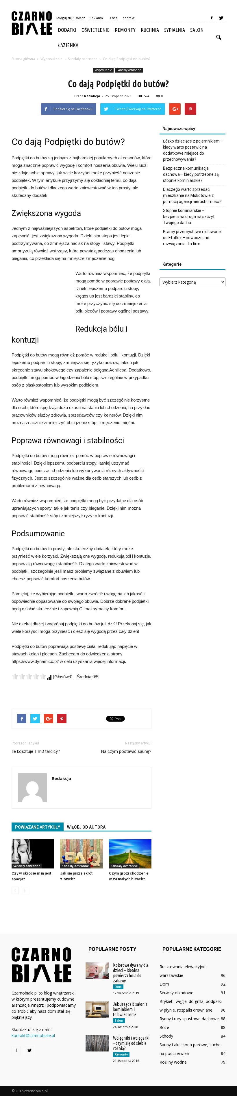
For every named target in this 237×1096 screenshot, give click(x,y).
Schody (166, 1036)
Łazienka (68, 45)
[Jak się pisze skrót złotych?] (81, 853)
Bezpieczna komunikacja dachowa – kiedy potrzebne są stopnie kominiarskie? (191, 174)
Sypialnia (174, 30)
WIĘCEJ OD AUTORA (86, 827)
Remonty (125, 30)
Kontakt (128, 18)
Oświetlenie (96, 30)
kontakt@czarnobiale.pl (33, 1035)
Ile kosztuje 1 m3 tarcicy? (36, 751)
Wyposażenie (103, 70)
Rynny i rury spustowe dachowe (189, 1018)
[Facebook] (211, 17)
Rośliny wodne (173, 1062)
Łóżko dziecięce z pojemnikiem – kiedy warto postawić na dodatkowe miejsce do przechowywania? (193, 150)
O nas (112, 18)
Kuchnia (150, 30)
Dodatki (67, 30)
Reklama (96, 18)
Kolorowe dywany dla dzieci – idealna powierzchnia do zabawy (131, 972)
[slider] (29, 676)
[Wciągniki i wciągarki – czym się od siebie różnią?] (97, 1043)
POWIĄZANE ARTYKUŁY (37, 827)
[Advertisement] (40, 301)
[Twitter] (221, 17)
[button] (218, 38)
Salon (196, 30)
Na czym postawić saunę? (126, 751)
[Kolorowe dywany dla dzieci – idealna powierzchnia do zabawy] (97, 970)
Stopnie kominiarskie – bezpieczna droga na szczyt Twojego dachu (188, 216)
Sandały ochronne (129, 70)
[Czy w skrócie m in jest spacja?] (33, 853)
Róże (164, 1027)
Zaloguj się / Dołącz (70, 18)
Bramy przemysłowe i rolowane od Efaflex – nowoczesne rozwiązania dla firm (192, 237)
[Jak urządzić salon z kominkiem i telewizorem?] (97, 1009)
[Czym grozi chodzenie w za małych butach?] (130, 853)
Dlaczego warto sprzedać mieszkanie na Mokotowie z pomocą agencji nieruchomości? (192, 195)
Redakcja (92, 96)
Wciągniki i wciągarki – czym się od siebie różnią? (131, 1043)
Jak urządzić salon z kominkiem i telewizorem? (130, 1009)
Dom (118, 987)
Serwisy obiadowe (176, 992)
